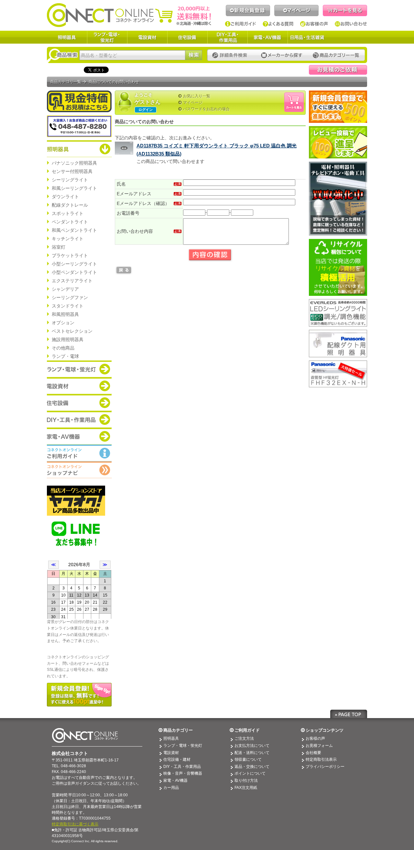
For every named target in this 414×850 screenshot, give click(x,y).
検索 (193, 55)
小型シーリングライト (74, 263)
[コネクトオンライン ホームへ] (129, 14)
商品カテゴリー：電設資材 (79, 385)
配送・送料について (251, 752)
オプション (63, 322)
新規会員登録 (248, 10)
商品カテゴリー (178, 730)
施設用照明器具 (67, 339)
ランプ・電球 (65, 356)
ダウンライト (65, 196)
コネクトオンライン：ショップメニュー (79, 469)
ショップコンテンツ (324, 730)
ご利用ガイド (240, 24)
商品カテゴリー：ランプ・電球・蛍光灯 (79, 368)
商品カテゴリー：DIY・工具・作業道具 (79, 419)
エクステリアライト (72, 280)
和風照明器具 (65, 314)
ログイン (145, 110)
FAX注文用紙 (245, 787)
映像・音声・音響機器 (182, 773)
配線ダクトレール (70, 205)
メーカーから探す (282, 55)
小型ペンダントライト (74, 272)
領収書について (248, 759)
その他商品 (63, 347)
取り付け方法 (246, 780)
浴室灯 (58, 247)
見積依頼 (338, 70)
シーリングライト (70, 179)
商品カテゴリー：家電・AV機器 (79, 436)
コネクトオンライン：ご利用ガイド (79, 453)
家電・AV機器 (267, 37)
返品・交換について (251, 766)
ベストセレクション (72, 331)
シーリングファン (70, 297)
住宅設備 (187, 37)
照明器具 (67, 37)
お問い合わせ (351, 24)
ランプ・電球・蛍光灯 (107, 37)
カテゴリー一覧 (336, 55)
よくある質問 (278, 24)
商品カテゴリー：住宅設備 (79, 402)
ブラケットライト (70, 255)
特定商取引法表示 (321, 759)
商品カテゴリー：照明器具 (79, 148)
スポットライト (67, 213)
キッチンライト (67, 238)
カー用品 (171, 787)
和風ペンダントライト (74, 230)
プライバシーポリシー (325, 766)
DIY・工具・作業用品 (227, 37)
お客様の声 (314, 24)
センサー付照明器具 (72, 171)
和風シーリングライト (74, 188)
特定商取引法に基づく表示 (75, 824)
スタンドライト (67, 305)
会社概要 (313, 752)
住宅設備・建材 (177, 759)
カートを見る (345, 10)
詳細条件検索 (231, 55)
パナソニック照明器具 (74, 163)
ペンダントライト (70, 221)
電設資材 (147, 37)
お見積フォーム (319, 745)
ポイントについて (250, 773)
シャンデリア (65, 289)
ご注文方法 (244, 738)
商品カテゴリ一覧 (65, 82)
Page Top (348, 714)
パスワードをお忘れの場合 (206, 109)
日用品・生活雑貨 (307, 37)
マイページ (296, 10)
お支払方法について (251, 745)
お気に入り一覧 (196, 96)
